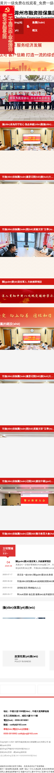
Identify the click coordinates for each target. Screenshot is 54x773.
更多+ (5, 553)
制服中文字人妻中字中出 (31, 771)
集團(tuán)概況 (38, 26)
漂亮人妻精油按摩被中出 (10, 771)
